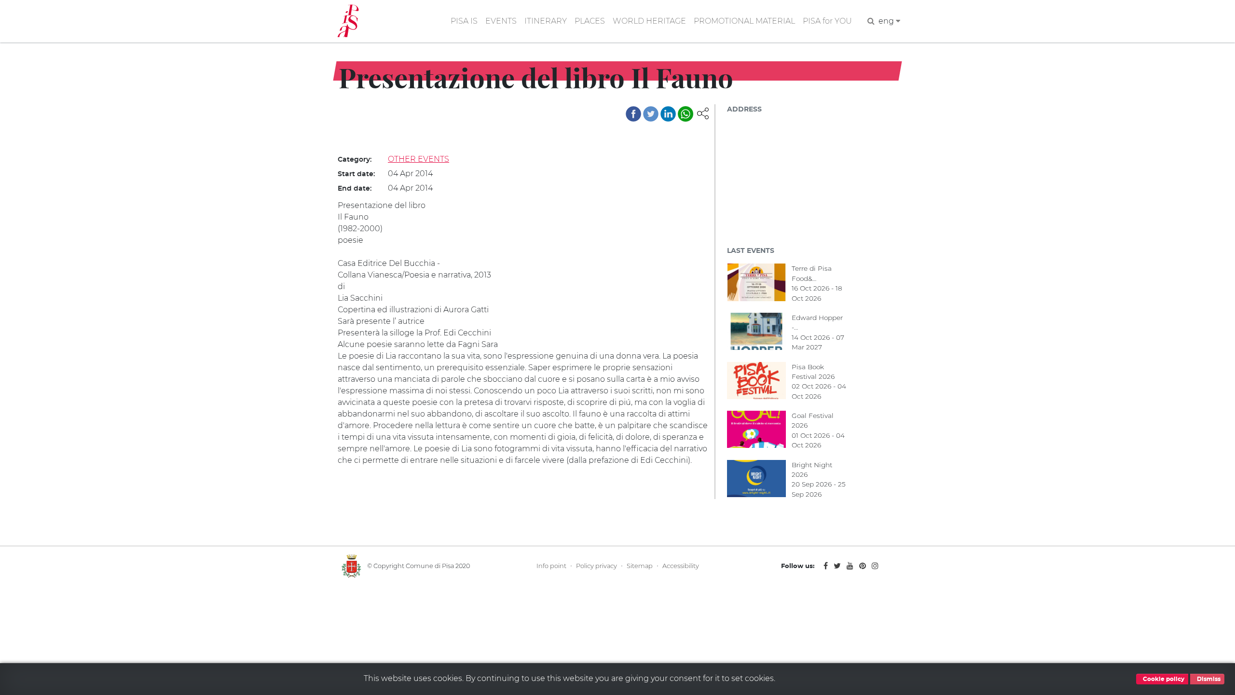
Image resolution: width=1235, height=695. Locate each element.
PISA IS (464, 21)
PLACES (590, 21)
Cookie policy (1162, 679)
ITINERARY (545, 21)
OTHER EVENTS (418, 159)
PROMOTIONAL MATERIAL (744, 21)
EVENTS (501, 21)
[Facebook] (633, 114)
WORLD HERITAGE (649, 21)
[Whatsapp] (685, 114)
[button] (703, 112)
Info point (551, 566)
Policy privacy (596, 566)
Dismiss (1208, 679)
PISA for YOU (827, 21)
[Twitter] (651, 114)
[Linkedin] (668, 114)
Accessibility (680, 566)
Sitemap (640, 566)
